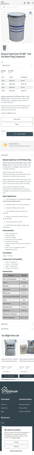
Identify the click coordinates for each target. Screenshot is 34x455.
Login (2, 423)
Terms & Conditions (25, 411)
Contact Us (4, 408)
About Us (4, 404)
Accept (16, 442)
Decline (16, 446)
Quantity (3, 131)
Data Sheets (4, 329)
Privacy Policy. (16, 438)
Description (4, 155)
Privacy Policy (23, 408)
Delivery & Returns (24, 404)
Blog (2, 411)
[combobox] (19, 7)
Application (4, 324)
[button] (25, 3)
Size (2, 62)
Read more (17, 119)
